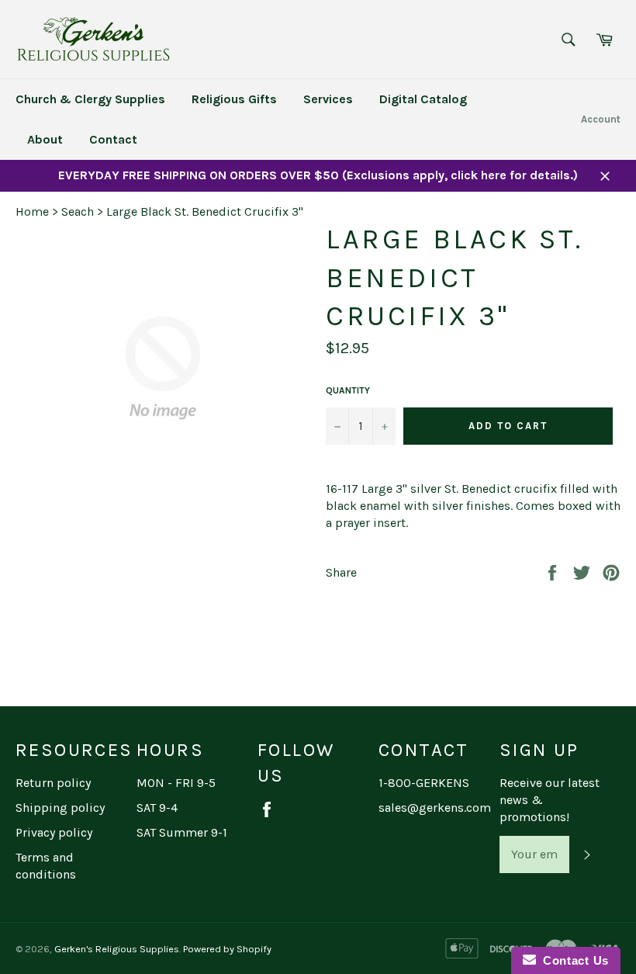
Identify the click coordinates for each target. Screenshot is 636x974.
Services (328, 99)
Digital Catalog (423, 99)
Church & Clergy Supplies (90, 99)
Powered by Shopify (227, 949)
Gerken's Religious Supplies (116, 949)
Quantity (348, 390)
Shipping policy (60, 807)
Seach (77, 211)
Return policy (53, 782)
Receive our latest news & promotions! (549, 799)
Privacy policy (54, 832)
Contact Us (572, 960)
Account (600, 119)
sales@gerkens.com (434, 807)
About (45, 139)
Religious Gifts (234, 99)
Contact (113, 139)
